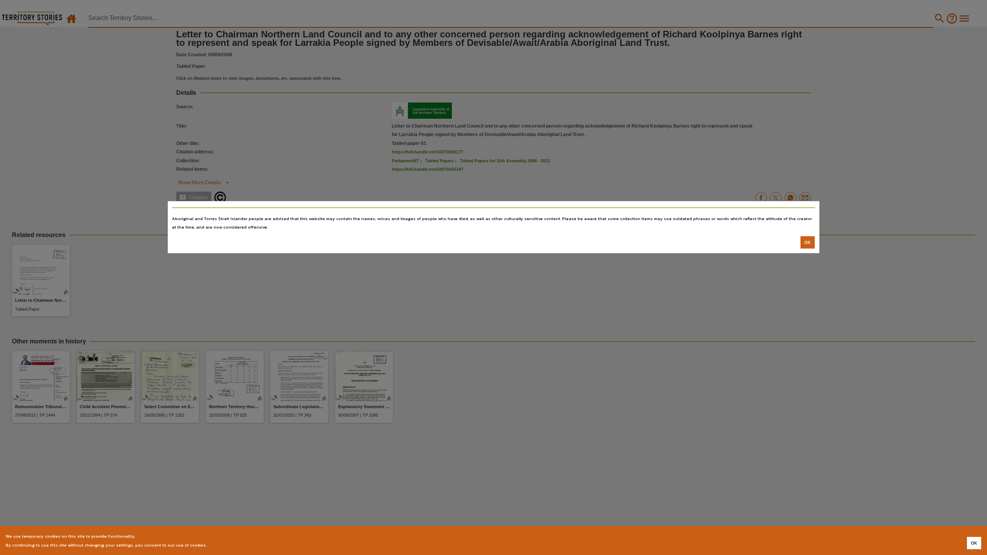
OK (807, 242)
